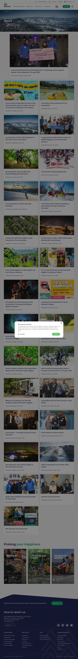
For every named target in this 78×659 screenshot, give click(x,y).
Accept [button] (56, 334)
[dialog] (39, 329)
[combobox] (61, 323)
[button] (21, 334)
